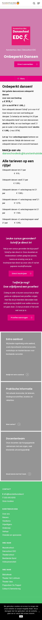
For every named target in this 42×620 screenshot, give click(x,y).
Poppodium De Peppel (11, 585)
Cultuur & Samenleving (11, 589)
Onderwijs (6, 528)
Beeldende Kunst (9, 558)
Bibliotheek (7, 574)
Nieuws (5, 517)
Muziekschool (8, 548)
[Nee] (39, 611)
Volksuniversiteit (9, 562)
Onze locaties (8, 501)
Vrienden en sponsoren (11, 535)
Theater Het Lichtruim (11, 578)
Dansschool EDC (9, 551)
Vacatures (6, 521)
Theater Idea (7, 582)
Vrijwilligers (7, 524)
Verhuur (5, 531)
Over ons (6, 514)
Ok (21, 616)
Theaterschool (8, 555)
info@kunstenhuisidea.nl (14, 494)
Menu (22, 79)
